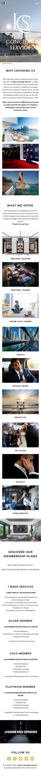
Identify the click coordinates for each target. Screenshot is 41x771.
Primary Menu (37, 3)
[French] (5, 3)
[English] (3, 3)
